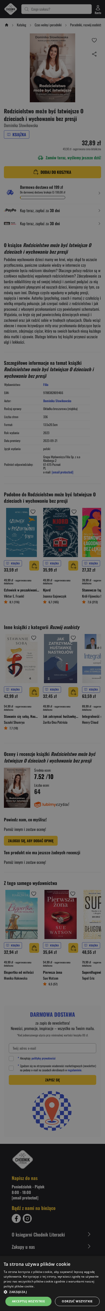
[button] (52, 1292)
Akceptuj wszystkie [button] (28, 1301)
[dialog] (52, 1283)
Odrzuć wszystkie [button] (77, 1301)
